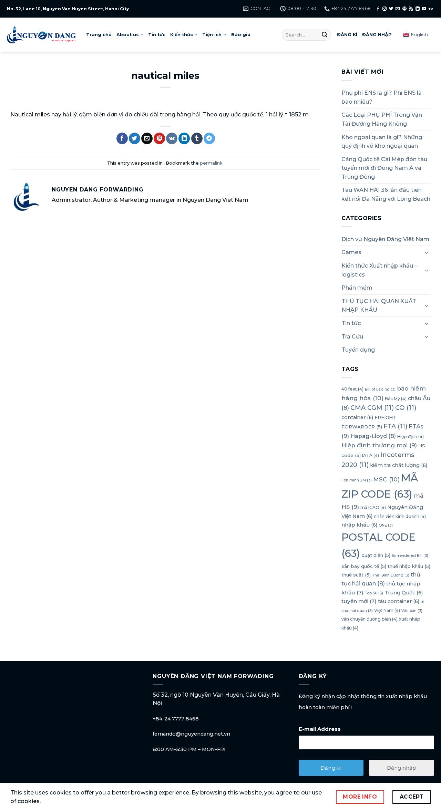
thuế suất (356, 575)
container (357, 417)
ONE (386, 525)
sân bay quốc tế (363, 566)
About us (127, 34)
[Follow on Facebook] (378, 9)
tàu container (398, 601)
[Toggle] (426, 252)
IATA (370, 455)
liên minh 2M (356, 480)
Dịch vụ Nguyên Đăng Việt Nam (385, 239)
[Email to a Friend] (147, 138)
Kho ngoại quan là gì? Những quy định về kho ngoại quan (381, 141)
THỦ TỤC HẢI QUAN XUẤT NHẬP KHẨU (379, 305)
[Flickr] (431, 9)
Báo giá (240, 34)
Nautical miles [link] (30, 114)
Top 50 (374, 593)
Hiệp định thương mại (379, 445)
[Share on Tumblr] (197, 138)
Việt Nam (387, 610)
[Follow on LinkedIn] (418, 9)
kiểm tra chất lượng (398, 465)
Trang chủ (99, 34)
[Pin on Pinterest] (159, 138)
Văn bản (411, 611)
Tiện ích (212, 34)
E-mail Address (320, 729)
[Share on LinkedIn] (184, 138)
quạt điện (375, 555)
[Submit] (324, 35)
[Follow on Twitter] (391, 9)
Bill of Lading (380, 389)
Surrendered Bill (410, 555)
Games (351, 252)
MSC (386, 479)
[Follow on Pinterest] (404, 9)
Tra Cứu (352, 336)
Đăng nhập (401, 768)
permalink (211, 163)
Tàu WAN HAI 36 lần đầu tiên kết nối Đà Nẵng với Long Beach (385, 194)
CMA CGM (372, 408)
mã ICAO (373, 507)
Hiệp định (410, 436)
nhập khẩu (359, 525)
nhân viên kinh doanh (400, 516)
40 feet (352, 389)
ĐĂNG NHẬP (377, 34)
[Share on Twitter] (134, 138)
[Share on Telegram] (209, 138)
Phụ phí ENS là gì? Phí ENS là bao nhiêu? (381, 97)
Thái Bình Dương (390, 575)
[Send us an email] (398, 9)
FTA (395, 426)
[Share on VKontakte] (171, 138)
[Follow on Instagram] (384, 9)
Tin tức (156, 34)
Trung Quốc (403, 593)
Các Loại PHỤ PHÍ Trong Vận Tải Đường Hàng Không (381, 119)
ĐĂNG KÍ (347, 34)
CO (405, 408)
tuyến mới (359, 601)
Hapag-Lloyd (373, 436)
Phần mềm (356, 287)
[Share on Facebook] (122, 138)
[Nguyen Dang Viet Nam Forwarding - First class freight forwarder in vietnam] (41, 34)
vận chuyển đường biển (369, 619)
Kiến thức (181, 34)
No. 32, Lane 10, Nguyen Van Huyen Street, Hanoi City (68, 8)
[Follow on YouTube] (424, 9)
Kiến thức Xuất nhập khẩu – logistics (379, 270)
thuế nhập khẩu (409, 566)
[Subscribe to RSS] (411, 9)
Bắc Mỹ (396, 398)
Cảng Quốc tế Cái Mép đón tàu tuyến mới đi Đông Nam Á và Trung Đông (384, 168)
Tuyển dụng (358, 349)
